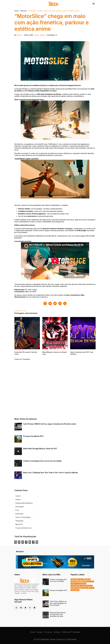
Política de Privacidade (71, 632)
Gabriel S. (19, 35)
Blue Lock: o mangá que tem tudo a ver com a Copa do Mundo (50, 472)
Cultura (17, 499)
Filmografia (19, 521)
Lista (82, 586)
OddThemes (71, 639)
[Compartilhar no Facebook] (45, 303)
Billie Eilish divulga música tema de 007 (40, 448)
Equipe (39, 632)
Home (16, 11)
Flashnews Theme (47, 639)
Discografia (19, 506)
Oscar (91, 588)
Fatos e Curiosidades (23, 517)
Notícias (24, 11)
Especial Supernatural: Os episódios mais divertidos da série (58, 614)
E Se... (17, 510)
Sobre (32, 632)
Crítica (81, 579)
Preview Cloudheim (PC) (33, 436)
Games (36, 35)
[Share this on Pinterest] (55, 303)
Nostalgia (89, 586)
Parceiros (48, 632)
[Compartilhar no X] (50, 303)
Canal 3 (18, 496)
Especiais (90, 581)
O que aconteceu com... (23, 528)
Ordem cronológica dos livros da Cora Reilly (42, 461)
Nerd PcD (18, 524)
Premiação (75, 590)
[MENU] (94, 3)
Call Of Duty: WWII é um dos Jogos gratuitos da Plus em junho (49, 424)
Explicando (19, 514)
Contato (57, 632)
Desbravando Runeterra (24, 503)
